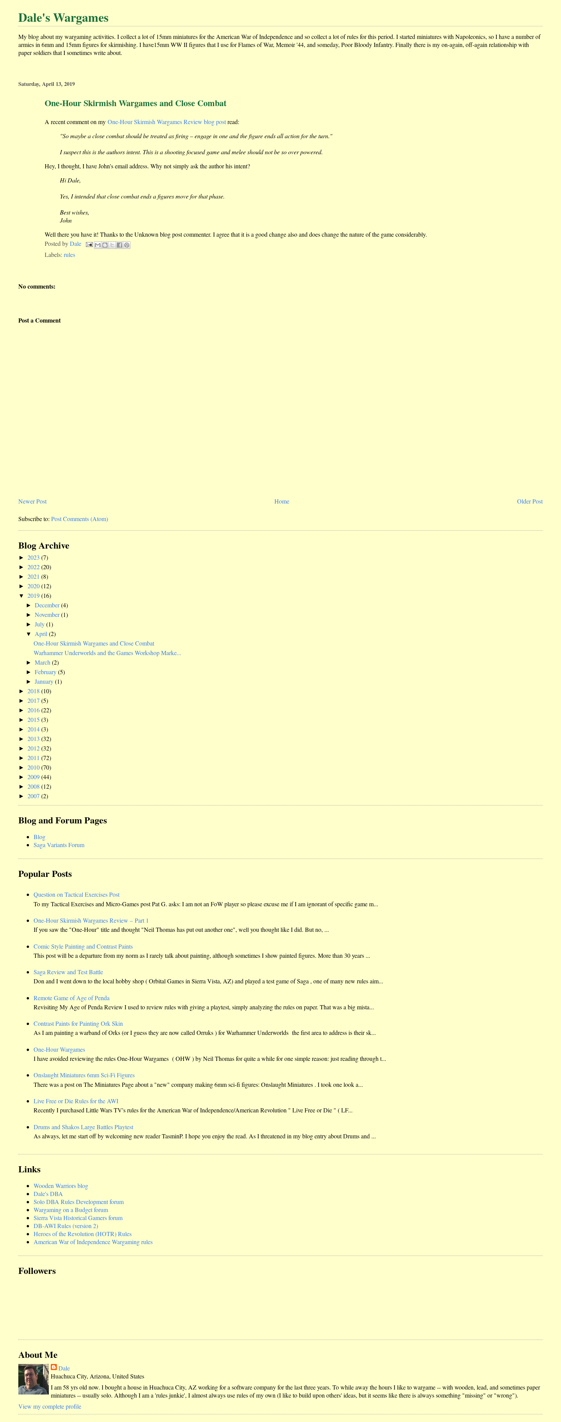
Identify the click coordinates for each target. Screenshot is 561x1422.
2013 (34, 738)
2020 (34, 586)
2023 (34, 557)
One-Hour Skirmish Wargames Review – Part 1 (91, 920)
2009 (34, 777)
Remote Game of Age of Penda (72, 998)
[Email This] (98, 245)
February (46, 672)
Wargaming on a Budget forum (71, 1210)
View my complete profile (49, 1406)
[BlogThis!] (105, 245)
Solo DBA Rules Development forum (79, 1202)
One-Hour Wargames (59, 1049)
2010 (34, 767)
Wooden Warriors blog (61, 1186)
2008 (34, 786)
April (42, 633)
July (40, 624)
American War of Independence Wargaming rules (93, 1242)
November (48, 614)
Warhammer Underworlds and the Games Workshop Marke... (107, 653)
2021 (34, 576)
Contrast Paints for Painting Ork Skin (78, 1023)
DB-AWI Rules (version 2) (66, 1226)
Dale (64, 1368)
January (45, 681)
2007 (34, 796)
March (43, 662)
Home (281, 501)
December (48, 605)
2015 (34, 719)
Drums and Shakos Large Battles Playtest (83, 1127)
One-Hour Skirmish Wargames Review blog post (167, 122)
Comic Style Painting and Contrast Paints (83, 946)
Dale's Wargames (63, 17)
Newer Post (32, 501)
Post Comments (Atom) (79, 519)
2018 (34, 691)
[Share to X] (112, 245)
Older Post (530, 501)
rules (69, 254)
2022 (34, 567)
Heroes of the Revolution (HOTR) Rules (83, 1234)
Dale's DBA (48, 1194)
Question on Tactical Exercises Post (76, 894)
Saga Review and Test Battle (68, 972)
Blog (39, 837)
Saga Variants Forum (59, 845)
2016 (34, 710)
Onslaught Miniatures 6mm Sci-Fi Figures (84, 1075)
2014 (34, 729)
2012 (34, 748)
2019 (34, 595)
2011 (34, 758)
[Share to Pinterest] (127, 245)
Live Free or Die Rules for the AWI (76, 1101)
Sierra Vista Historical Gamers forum (78, 1218)
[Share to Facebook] (119, 245)
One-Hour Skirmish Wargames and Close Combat (94, 643)
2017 (34, 700)
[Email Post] (88, 243)
